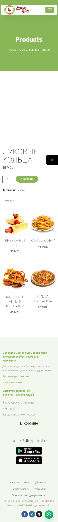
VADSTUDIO (24, 505)
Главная (12, 50)
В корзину (27, 179)
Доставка (40, 482)
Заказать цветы (20, 489)
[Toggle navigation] (49, 10)
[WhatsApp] (49, 514)
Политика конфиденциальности (29, 495)
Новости (14, 482)
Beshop (23, 50)
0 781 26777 (9, 408)
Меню (27, 482)
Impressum (40, 489)
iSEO (48, 505)
